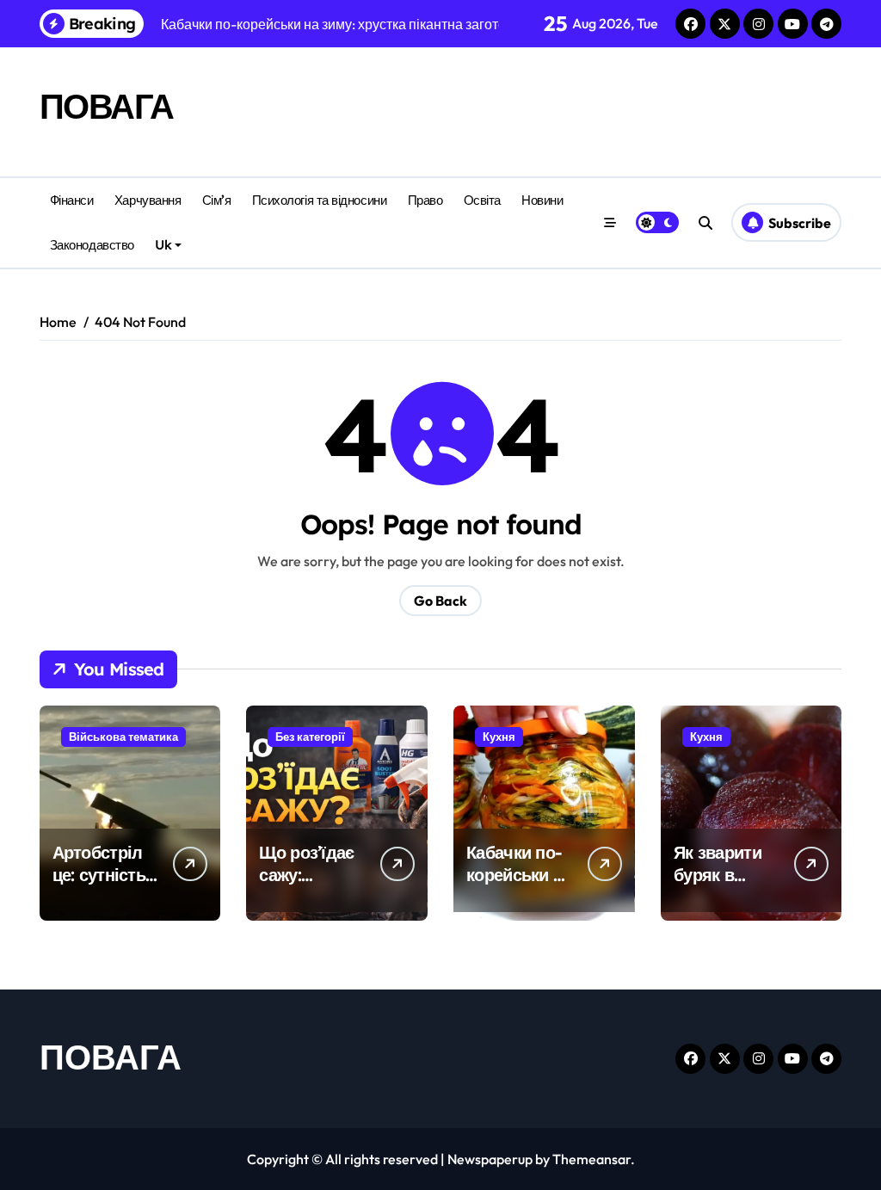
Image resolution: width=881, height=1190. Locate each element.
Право (425, 200)
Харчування (147, 200)
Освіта (482, 200)
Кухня (499, 736)
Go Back (440, 600)
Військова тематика (123, 736)
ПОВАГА (107, 105)
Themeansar (591, 1159)
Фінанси (72, 200)
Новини (542, 200)
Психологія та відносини (319, 200)
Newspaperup (490, 1159)
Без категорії (310, 736)
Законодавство (92, 245)
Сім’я (216, 200)
